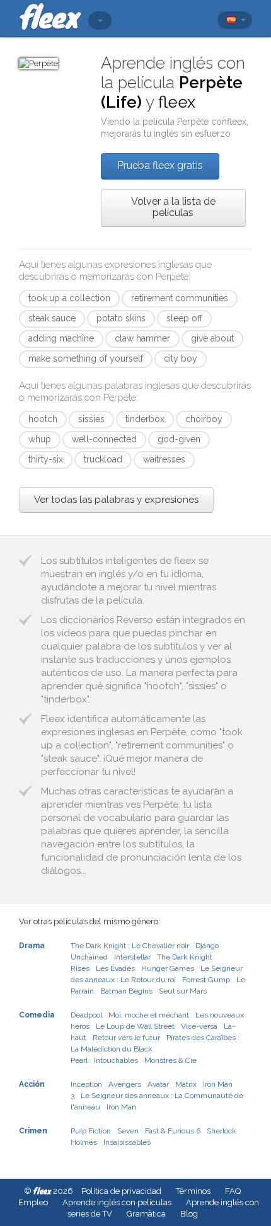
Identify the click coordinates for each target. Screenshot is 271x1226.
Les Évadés (115, 968)
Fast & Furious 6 (172, 1130)
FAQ (233, 1191)
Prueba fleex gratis (160, 165)
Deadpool (86, 1015)
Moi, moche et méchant (148, 1015)
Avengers (124, 1084)
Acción (32, 1084)
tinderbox (144, 419)
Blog (189, 1213)
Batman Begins (126, 991)
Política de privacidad (121, 1191)
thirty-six (45, 459)
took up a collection (69, 298)
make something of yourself (85, 358)
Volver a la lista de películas (173, 207)
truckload (103, 459)
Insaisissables (127, 1142)
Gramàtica (146, 1213)
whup (39, 439)
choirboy (203, 419)
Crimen (33, 1130)
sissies (91, 419)
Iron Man (121, 1107)
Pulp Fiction (91, 1130)
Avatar (158, 1084)
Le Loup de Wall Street (135, 1026)
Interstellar (132, 957)
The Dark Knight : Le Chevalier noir (130, 945)
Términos (193, 1191)
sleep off (184, 318)
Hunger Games (167, 968)
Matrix (186, 1084)
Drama (32, 945)
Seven (128, 1130)
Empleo (33, 1202)
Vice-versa (199, 1026)
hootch (42, 419)
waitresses (164, 459)
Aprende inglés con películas (116, 1202)
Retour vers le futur (126, 1037)
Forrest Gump (206, 979)
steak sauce (52, 318)
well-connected (104, 439)
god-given (179, 439)
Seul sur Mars (183, 991)
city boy (180, 358)
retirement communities (179, 298)
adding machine (61, 338)
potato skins (121, 318)
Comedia (37, 1015)
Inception (86, 1084)
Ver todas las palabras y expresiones (116, 499)
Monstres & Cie (170, 1060)
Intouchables (116, 1060)
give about (212, 338)
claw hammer (142, 338)
